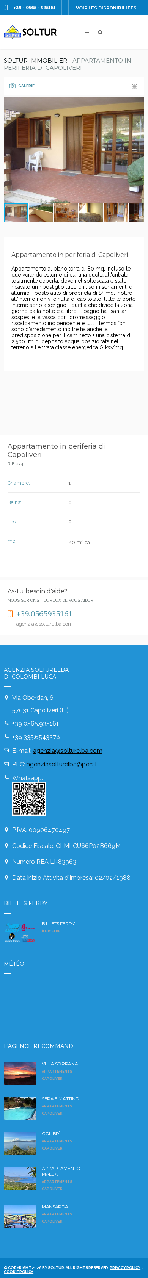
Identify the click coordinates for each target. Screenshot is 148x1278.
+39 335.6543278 (36, 737)
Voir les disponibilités (106, 8)
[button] (137, 150)
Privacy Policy (125, 1267)
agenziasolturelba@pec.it (62, 764)
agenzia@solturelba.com (67, 750)
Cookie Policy (18, 1272)
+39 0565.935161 (35, 723)
